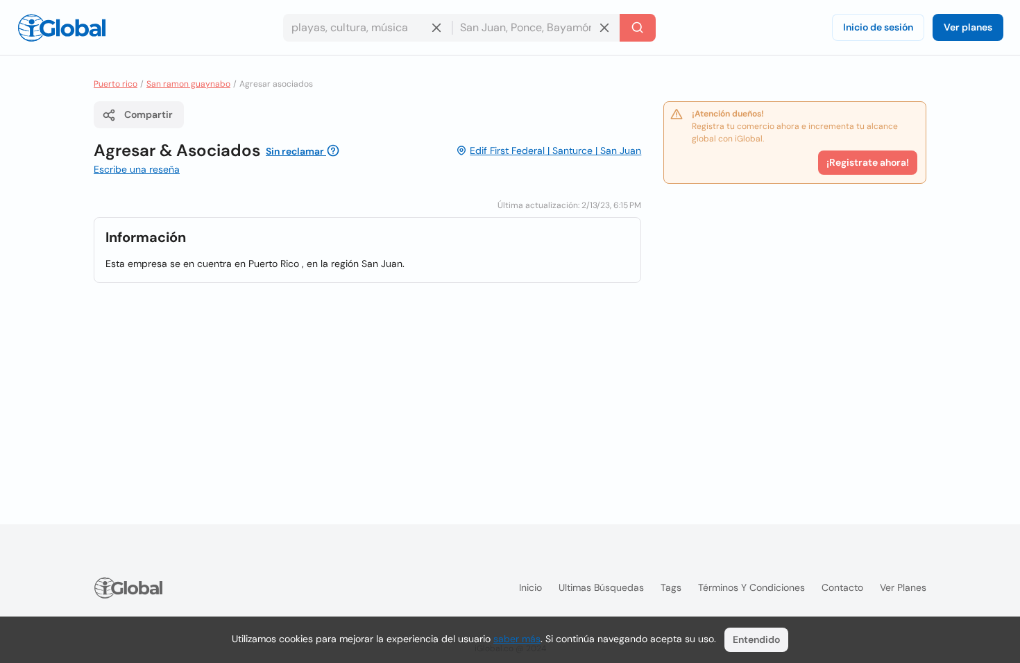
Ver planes (968, 27)
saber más (517, 638)
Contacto (842, 587)
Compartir (148, 114)
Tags (671, 587)
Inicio (530, 587)
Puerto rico (115, 83)
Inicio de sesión (878, 27)
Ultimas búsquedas (601, 587)
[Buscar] (638, 28)
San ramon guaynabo (188, 83)
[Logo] (62, 28)
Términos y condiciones (751, 587)
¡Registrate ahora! (867, 162)
